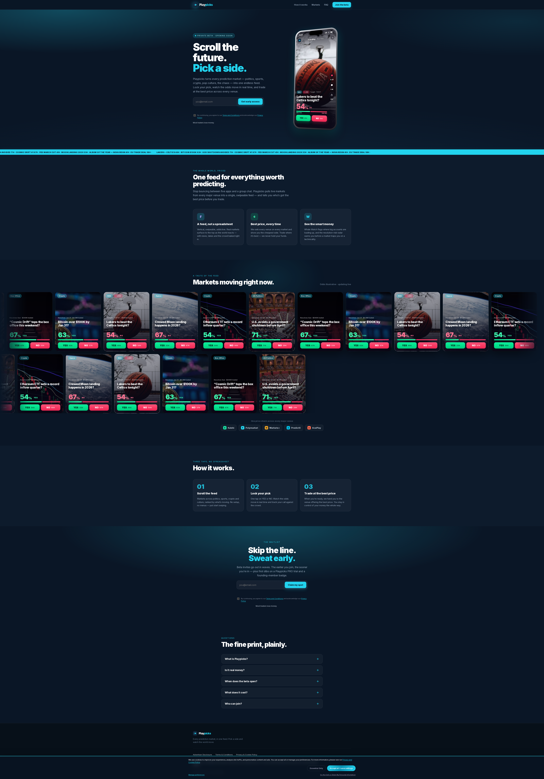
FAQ (326, 5)
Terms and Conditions (231, 115)
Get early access (250, 101)
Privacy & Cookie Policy (246, 754)
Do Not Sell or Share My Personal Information (338, 775)
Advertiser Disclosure (202, 754)
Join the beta (341, 5)
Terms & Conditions (224, 754)
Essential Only (316, 768)
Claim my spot (295, 585)
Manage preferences (196, 775)
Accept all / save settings (341, 768)
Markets (316, 5)
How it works (300, 5)
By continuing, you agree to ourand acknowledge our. (230, 116)
